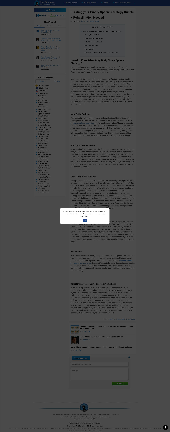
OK (85, 220)
